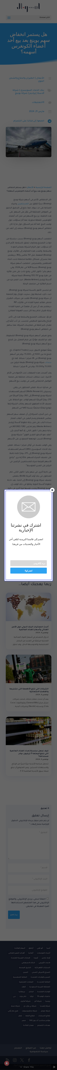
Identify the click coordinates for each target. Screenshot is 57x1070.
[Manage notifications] (6, 1063)
